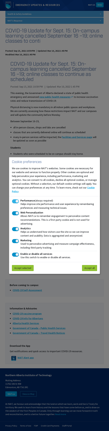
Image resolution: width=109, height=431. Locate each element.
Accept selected (22, 268)
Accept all (89, 268)
